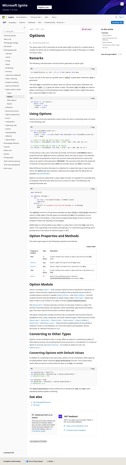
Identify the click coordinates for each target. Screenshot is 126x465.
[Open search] (116, 17)
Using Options (107, 35)
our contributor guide (42, 430)
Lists (58, 328)
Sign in (121, 17)
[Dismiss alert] (122, 4)
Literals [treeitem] (8, 57)
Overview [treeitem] (9, 54)
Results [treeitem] (9, 104)
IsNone (32, 262)
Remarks (105, 33)
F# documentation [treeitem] (10, 36)
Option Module (107, 42)
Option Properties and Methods (109, 39)
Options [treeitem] (10, 97)
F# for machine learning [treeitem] (12, 161)
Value (32, 276)
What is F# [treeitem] (7, 39)
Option (46, 290)
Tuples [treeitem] (9, 93)
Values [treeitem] (8, 64)
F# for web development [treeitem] (12, 165)
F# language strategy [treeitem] (11, 43)
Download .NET (117, 22)
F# (42, 29)
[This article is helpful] (118, 54)
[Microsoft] (3, 17)
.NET (37, 29)
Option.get (79, 298)
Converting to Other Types (111, 45)
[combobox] (13, 31)
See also (105, 47)
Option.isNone (79, 295)
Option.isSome (62, 295)
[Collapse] (24, 27)
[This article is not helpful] (121, 54)
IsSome (32, 266)
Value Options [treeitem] (11, 100)
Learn (32, 29)
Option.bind (37, 305)
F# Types (36, 405)
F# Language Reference (42, 402)
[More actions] (95, 29)
